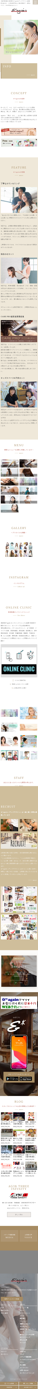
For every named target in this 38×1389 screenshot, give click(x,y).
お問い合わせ (24, 1370)
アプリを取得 (10, 1383)
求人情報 (23, 1365)
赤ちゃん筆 (23, 1340)
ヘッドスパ (23, 1321)
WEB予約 (9, 1387)
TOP (2, 1308)
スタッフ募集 (29, 1383)
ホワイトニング (25, 1337)
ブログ (22, 1354)
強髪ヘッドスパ (25, 1324)
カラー (22, 1310)
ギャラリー (4, 1354)
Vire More (21, 615)
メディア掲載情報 (26, 1357)
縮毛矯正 (23, 1318)
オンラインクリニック (27, 1373)
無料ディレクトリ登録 (12, 1299)
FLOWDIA (24, 1326)
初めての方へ (5, 1310)
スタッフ (4, 1351)
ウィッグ (23, 1342)
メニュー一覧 (24, 1308)
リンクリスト (24, 1367)
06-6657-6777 (28, 1387)
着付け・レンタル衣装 (27, 1334)
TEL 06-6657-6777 (8, 1293)
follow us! (21, 586)
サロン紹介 (4, 1313)
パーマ (22, 1316)
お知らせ (23, 1351)
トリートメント (25, 1313)
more (33, 75)
